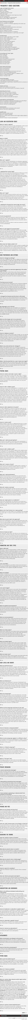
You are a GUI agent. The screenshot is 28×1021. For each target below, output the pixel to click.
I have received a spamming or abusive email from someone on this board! (14, 82)
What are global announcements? (7, 59)
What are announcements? (6, 60)
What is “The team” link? (5, 75)
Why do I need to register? (5, 9)
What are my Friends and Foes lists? (7, 87)
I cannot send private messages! (7, 79)
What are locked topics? (5, 62)
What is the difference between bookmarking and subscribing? (13, 100)
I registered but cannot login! (6, 12)
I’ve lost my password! (5, 16)
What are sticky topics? (5, 61)
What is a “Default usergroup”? (6, 74)
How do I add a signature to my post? (8, 39)
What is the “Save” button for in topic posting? (9, 48)
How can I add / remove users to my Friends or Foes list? (12, 88)
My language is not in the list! (6, 28)
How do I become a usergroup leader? (8, 72)
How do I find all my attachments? (7, 109)
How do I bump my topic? (5, 50)
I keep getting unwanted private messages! (9, 80)
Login (26, 0)
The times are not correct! (5, 26)
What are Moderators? (4, 68)
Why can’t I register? (4, 11)
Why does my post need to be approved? (9, 49)
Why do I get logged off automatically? (8, 17)
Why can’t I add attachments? (6, 44)
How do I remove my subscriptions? (7, 104)
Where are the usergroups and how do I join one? (10, 71)
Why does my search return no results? (8, 93)
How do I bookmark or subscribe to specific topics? (11, 101)
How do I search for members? (6, 95)
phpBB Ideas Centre (8, 973)
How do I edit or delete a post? (6, 37)
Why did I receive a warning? (6, 46)
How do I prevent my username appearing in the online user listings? (12, 24)
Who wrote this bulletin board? (6, 113)
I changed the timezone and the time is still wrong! (11, 27)
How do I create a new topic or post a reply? (9, 36)
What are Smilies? (4, 56)
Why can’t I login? (4, 13)
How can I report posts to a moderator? (8, 47)
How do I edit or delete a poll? (6, 42)
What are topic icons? (4, 63)
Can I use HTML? (3, 55)
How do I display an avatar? (6, 30)
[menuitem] (27, 3)
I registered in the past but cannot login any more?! (11, 15)
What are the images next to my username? (9, 29)
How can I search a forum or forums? (8, 92)
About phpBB (13, 964)
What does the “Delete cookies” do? (7, 18)
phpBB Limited (11, 961)
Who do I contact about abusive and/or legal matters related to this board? (13, 116)
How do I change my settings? (6, 22)
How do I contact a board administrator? (9, 117)
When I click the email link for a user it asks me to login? (12, 32)
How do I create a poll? (5, 40)
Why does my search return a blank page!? (9, 94)
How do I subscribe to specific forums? (8, 103)
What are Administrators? (5, 67)
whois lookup (21, 985)
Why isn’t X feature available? (6, 114)
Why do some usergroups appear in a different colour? (11, 73)
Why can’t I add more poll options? (7, 41)
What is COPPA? (3, 10)
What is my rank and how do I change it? (9, 31)
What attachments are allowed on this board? (10, 108)
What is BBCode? (3, 54)
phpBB (3, 314)
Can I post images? (4, 58)
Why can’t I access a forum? (6, 43)
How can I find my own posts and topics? (9, 96)
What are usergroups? (4, 70)
